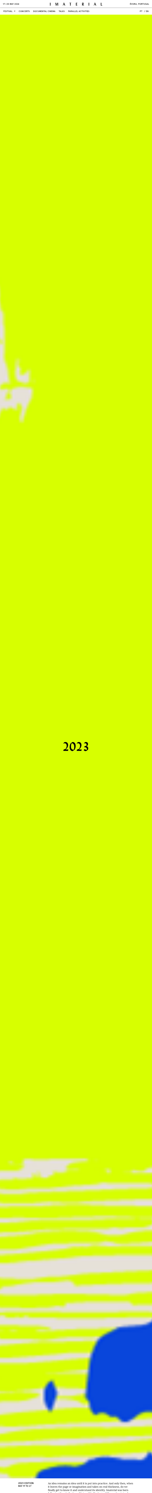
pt (141, 11)
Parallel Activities (78, 11)
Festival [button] (8, 11)
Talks (62, 11)
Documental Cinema (44, 11)
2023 (76, 746)
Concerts (24, 11)
